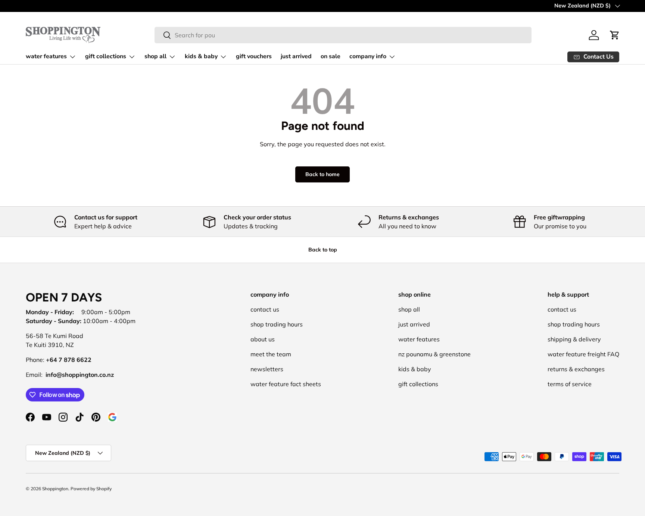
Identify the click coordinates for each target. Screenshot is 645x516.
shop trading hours (276, 324)
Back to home (322, 174)
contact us (264, 309)
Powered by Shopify (91, 488)
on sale (330, 56)
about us (262, 339)
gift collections (105, 56)
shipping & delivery (574, 339)
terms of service (570, 384)
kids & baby (201, 56)
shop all (155, 56)
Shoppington (55, 488)
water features (46, 56)
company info (367, 56)
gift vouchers (254, 56)
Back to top (322, 249)
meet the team (270, 354)
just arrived (296, 56)
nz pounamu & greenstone (434, 354)
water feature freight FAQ (583, 354)
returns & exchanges (576, 369)
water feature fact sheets (285, 384)
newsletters (266, 369)
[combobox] (343, 35)
